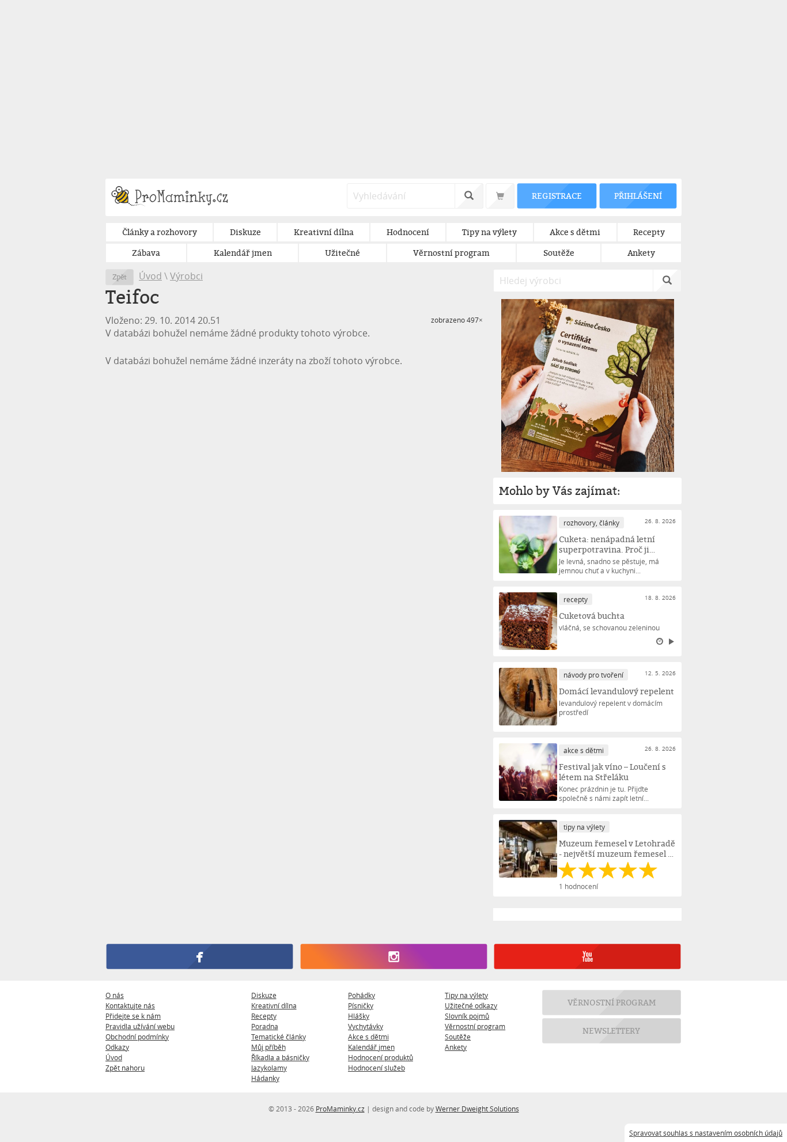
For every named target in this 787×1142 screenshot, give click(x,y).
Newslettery (612, 1030)
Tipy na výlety (466, 995)
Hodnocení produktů (380, 1057)
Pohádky (361, 995)
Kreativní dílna (274, 1005)
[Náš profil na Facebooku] (200, 956)
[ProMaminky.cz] (175, 197)
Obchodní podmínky (137, 1036)
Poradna (264, 1026)
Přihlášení (637, 195)
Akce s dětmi (368, 1036)
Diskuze (264, 995)
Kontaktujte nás (130, 1005)
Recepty (264, 1015)
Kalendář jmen (371, 1047)
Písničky (360, 1005)
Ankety (456, 1047)
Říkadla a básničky (280, 1057)
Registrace (556, 195)
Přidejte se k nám (133, 1015)
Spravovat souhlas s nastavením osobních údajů (705, 1132)
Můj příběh (268, 1047)
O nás (114, 995)
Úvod (150, 276)
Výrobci (186, 276)
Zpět (119, 277)
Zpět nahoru (125, 1067)
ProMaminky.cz (340, 1108)
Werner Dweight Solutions (477, 1108)
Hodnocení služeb (376, 1067)
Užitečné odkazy (471, 1005)
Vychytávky (365, 1026)
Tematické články (278, 1036)
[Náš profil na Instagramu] (393, 956)
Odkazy (117, 1047)
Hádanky (265, 1078)
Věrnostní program (475, 1026)
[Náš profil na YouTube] (587, 956)
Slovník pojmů (467, 1015)
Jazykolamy (269, 1067)
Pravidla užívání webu (140, 1026)
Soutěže (458, 1036)
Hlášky (358, 1015)
